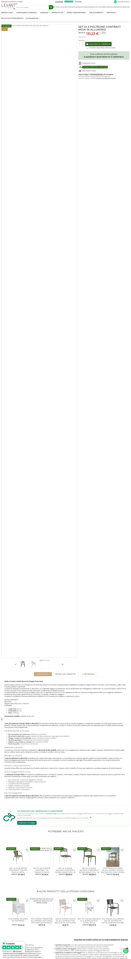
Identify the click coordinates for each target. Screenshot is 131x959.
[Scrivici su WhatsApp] (115, 1)
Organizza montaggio (27, 823)
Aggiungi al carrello (99, 44)
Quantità (81, 40)
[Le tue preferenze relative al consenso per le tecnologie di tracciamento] (2, 719)
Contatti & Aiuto (123, 2)
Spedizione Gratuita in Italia (12, 2)
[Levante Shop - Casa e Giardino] (9, 6)
